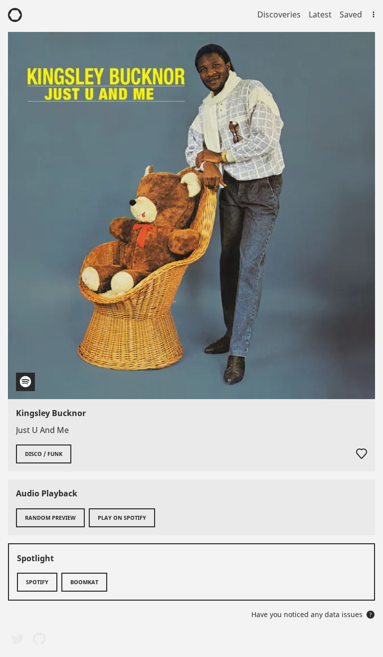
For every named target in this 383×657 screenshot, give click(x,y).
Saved (351, 14)
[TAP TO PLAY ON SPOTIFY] (191, 215)
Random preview (50, 517)
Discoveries (279, 14)
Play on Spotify (122, 517)
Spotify (37, 582)
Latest (320, 14)
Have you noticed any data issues (311, 614)
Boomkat (84, 582)
